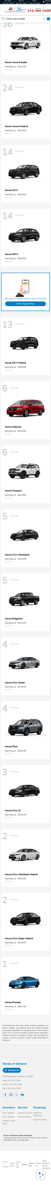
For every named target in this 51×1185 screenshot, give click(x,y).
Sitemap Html (31, 1164)
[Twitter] (16, 1095)
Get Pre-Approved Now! (25, 304)
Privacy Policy (12, 1164)
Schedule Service (25, 1113)
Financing (39, 1107)
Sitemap (24, 1164)
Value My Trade (39, 1119)
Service (22, 1107)
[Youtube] (22, 1095)
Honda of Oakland (6, 1164)
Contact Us (13, 1070)
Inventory (9, 1107)
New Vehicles (8, 1113)
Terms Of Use (18, 1164)
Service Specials (24, 1116)
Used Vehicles (8, 1116)
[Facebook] (5, 1095)
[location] (43, 2)
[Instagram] (11, 1095)
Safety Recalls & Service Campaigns (46, 1164)
